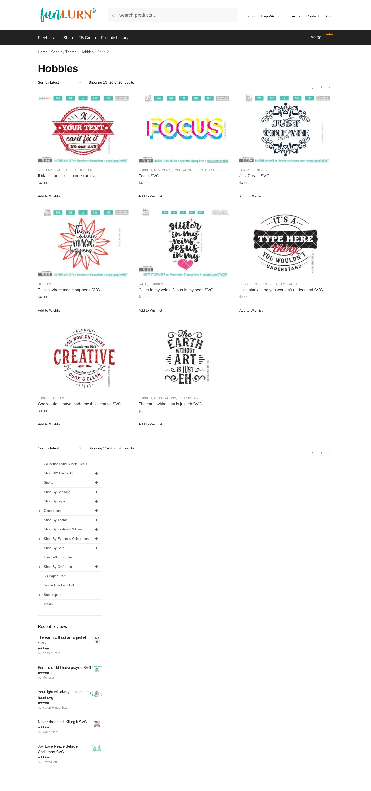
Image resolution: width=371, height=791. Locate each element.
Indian (48, 604)
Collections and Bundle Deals (65, 464)
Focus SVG (149, 176)
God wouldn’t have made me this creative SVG (79, 404)
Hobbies (87, 52)
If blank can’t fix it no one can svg (67, 176)
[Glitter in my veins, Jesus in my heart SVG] (185, 243)
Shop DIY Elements (58, 473)
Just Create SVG (254, 176)
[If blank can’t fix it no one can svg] (84, 129)
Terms (295, 16)
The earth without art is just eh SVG (170, 404)
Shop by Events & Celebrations (67, 539)
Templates (288, 284)
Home (42, 52)
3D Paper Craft (55, 576)
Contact (312, 16)
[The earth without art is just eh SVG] (185, 357)
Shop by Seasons (57, 492)
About (330, 16)
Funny (43, 398)
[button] (49, 196)
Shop (250, 16)
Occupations (183, 170)
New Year (162, 170)
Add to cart (84, 203)
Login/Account (272, 16)
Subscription (53, 595)
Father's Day (65, 169)
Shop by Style (190, 398)
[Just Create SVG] (285, 129)
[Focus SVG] (185, 129)
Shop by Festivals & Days (63, 529)
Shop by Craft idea (58, 567)
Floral (245, 169)
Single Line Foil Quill (59, 585)
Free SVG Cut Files (58, 557)
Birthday (45, 169)
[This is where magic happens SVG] (84, 243)
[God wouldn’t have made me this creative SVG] (84, 357)
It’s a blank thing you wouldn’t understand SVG (281, 290)
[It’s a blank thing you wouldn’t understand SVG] (285, 243)
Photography (208, 170)
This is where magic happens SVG (69, 290)
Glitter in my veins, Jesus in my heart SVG (176, 290)
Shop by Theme (64, 52)
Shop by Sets (54, 548)
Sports (49, 482)
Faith (143, 284)
